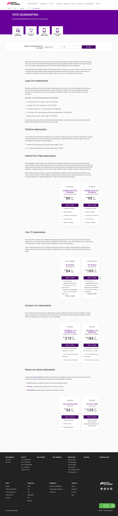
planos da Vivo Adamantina (35, 377)
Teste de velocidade (55, 486)
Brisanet (30, 500)
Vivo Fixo (73, 3)
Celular (7, 486)
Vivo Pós (29, 386)
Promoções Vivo (72, 472)
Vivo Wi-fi (8, 460)
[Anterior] (17, 278)
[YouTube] (101, 489)
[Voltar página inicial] (13, 3)
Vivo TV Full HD (25, 467)
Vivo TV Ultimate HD (26, 464)
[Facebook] (108, 489)
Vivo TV (51, 3)
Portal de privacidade (11, 510)
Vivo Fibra (55, 173)
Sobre (73, 486)
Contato (74, 492)
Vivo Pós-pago (72, 462)
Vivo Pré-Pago (72, 464)
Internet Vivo (43, 3)
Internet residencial (11, 489)
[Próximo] (100, 278)
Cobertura (52, 492)
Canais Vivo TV (25, 469)
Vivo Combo (59, 3)
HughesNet (31, 495)
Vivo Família (71, 467)
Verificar (88, 47)
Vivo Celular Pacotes (74, 469)
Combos (8, 498)
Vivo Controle (31, 390)
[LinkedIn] (104, 489)
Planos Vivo (72, 457)
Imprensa (74, 489)
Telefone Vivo (66, 3)
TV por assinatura (10, 492)
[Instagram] (111, 489)
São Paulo (88, 62)
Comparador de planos (56, 489)
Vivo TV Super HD (26, 460)
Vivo (29, 489)
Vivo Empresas (89, 3)
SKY (29, 498)
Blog (73, 495)
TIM (28, 492)
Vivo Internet (29, 163)
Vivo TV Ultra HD (25, 462)
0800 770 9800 (70, 205)
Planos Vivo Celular (32, 3)
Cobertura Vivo (80, 3)
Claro (29, 486)
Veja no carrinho (70, 417)
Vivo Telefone (56, 457)
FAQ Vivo (98, 3)
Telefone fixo (9, 495)
